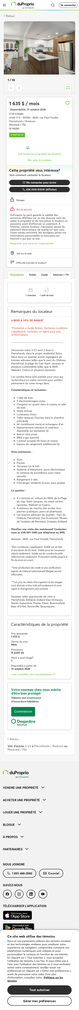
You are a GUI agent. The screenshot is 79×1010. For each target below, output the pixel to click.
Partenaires (12, 849)
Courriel (53, 873)
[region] (39, 970)
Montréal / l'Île (17, 749)
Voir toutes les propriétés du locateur (39, 153)
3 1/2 (28, 746)
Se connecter (68, 5)
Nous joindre (14, 864)
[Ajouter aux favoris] (67, 103)
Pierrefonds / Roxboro (48, 746)
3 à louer (16, 113)
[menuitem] (39, 787)
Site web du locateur (39, 160)
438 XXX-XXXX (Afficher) (41, 189)
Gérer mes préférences (39, 1001)
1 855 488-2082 (22, 873)
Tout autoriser (39, 990)
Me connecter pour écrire (41, 182)
